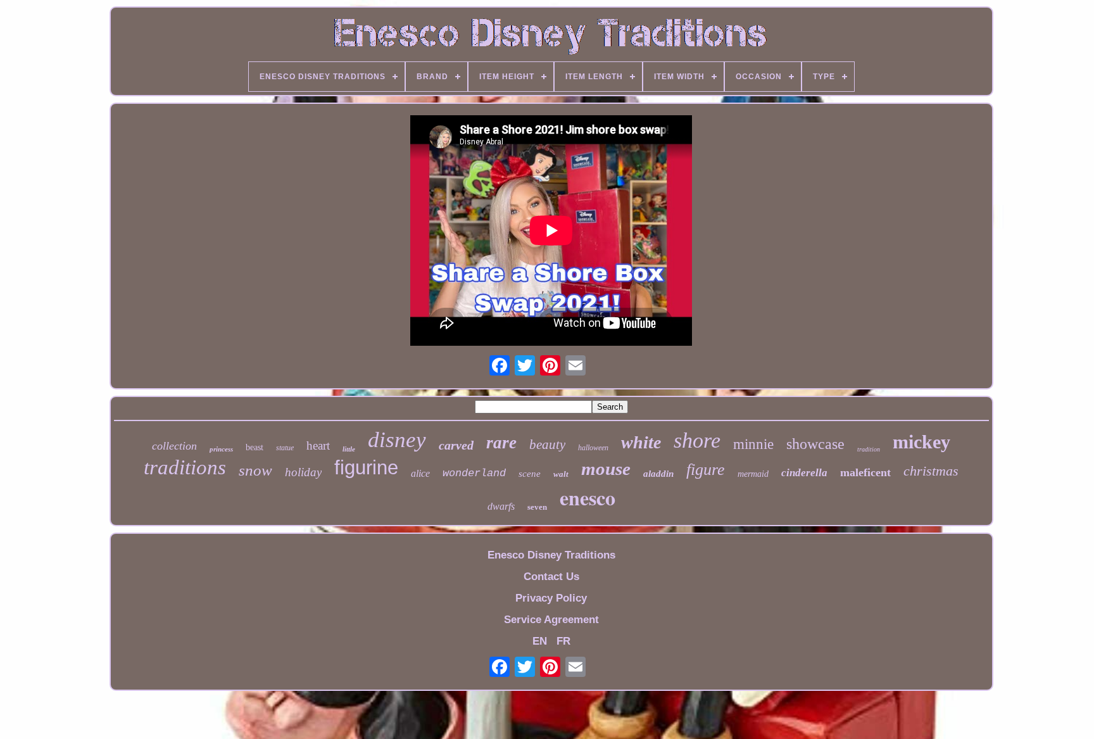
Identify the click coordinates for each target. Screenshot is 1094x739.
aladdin (658, 474)
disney (397, 439)
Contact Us (551, 577)
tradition (868, 449)
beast (254, 447)
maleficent (865, 472)
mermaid (753, 474)
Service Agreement (551, 620)
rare (501, 442)
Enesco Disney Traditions (551, 555)
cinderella (804, 473)
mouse (606, 468)
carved (456, 445)
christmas (931, 471)
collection (174, 445)
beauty (547, 444)
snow (255, 470)
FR (563, 641)
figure (705, 469)
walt (561, 474)
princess (221, 449)
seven (537, 507)
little (349, 449)
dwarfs (501, 506)
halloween (593, 447)
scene (530, 474)
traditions (185, 467)
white (641, 442)
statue (285, 447)
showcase (815, 444)
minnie (753, 444)
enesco (587, 497)
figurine (366, 468)
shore (697, 440)
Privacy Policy (551, 598)
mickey (921, 441)
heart (318, 445)
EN (539, 641)
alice (420, 473)
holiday (303, 472)
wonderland (474, 473)
